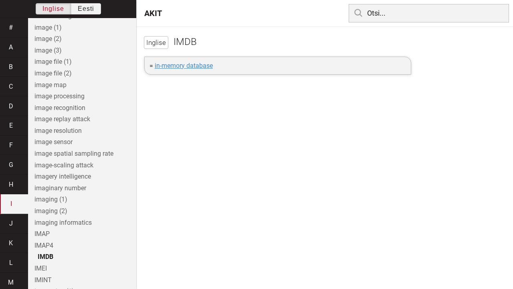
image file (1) (53, 61)
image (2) (48, 39)
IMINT (43, 280)
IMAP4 (43, 245)
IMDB (45, 257)
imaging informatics (63, 222)
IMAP (42, 234)
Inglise (53, 8)
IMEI (40, 268)
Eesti (86, 8)
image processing (59, 96)
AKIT (153, 13)
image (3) (48, 50)
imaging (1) (50, 199)
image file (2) (53, 73)
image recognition (59, 108)
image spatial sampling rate (73, 153)
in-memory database (184, 65)
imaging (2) (50, 211)
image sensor (53, 142)
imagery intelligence (62, 176)
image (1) (48, 27)
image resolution (58, 130)
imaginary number (60, 188)
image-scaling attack (63, 165)
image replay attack (62, 119)
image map (50, 85)
